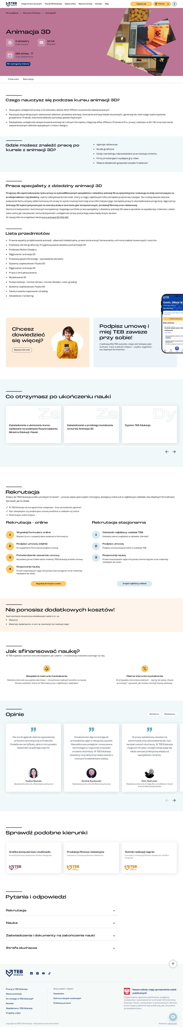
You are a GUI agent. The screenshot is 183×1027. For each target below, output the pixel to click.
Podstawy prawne (62, 1003)
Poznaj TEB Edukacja (53, 4)
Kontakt (98, 4)
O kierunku (13, 79)
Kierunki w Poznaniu (31, 13)
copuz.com (172, 1024)
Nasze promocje (85, 4)
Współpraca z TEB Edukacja (19, 1008)
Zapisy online (70, 4)
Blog (107, 4)
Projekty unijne (13, 1013)
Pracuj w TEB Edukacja (17, 989)
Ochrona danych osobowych (67, 998)
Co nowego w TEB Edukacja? (19, 999)
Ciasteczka (58, 994)
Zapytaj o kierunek (22, 350)
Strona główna (12, 13)
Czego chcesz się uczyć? (31, 4)
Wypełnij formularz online (48, 584)
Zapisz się (141, 4)
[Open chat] (173, 1017)
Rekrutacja (28, 79)
